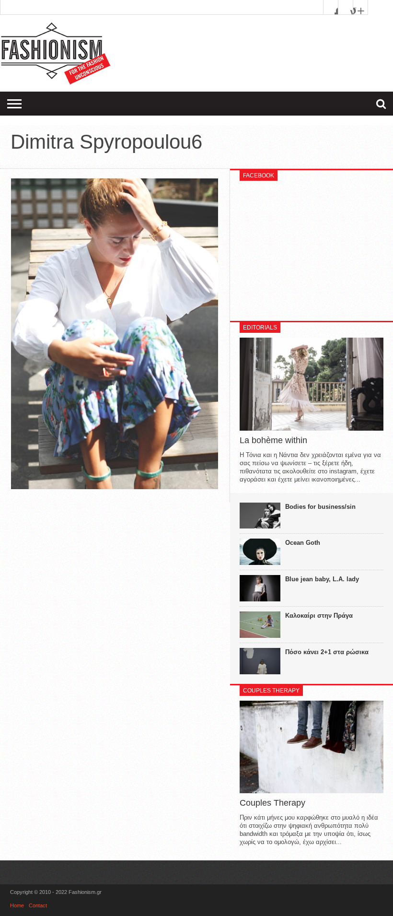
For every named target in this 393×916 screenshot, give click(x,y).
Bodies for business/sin (320, 506)
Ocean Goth (302, 542)
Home (17, 905)
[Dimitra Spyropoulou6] (114, 487)
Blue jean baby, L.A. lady (322, 579)
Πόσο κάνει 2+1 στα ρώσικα (327, 652)
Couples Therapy (272, 803)
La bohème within (273, 440)
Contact (38, 905)
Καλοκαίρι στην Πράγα (319, 615)
